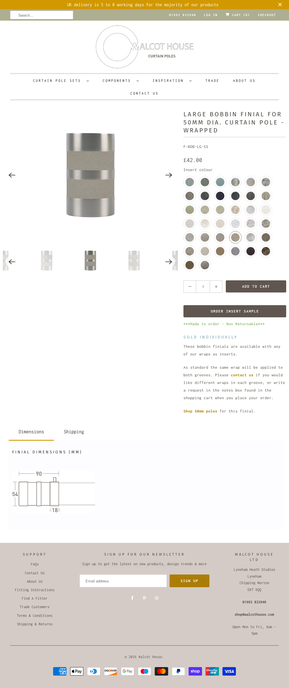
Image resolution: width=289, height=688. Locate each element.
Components (118, 80)
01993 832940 (182, 15)
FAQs (35, 564)
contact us (242, 375)
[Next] (169, 175)
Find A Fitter (34, 598)
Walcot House (150, 657)
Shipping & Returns (34, 624)
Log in (211, 15)
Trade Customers (34, 607)
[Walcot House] (144, 49)
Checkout (267, 15)
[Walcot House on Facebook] (132, 598)
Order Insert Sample (235, 311)
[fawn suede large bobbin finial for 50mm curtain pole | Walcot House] (90, 175)
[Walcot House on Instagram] (156, 598)
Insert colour (198, 169)
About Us (244, 80)
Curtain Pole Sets (58, 80)
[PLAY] (90, 175)
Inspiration (170, 80)
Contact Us (144, 93)
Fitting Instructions (34, 590)
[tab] (31, 431)
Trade (212, 80)
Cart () (240, 15)
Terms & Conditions (34, 615)
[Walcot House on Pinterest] (144, 598)
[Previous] (12, 175)
